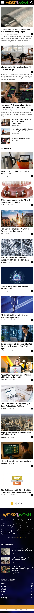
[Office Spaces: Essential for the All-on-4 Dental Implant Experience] (17, 189)
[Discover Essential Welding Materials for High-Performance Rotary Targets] (17, 17)
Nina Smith (4, 262)
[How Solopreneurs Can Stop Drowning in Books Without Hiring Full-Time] (17, 393)
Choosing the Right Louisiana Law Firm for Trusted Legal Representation (21, 121)
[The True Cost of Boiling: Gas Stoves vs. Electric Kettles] (17, 160)
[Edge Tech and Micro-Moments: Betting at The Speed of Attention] (17, 450)
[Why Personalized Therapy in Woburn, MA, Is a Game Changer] (17, 55)
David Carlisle (5, 34)
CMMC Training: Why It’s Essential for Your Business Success (16, 287)
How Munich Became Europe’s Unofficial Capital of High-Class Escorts (15, 230)
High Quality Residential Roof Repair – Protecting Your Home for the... (22, 130)
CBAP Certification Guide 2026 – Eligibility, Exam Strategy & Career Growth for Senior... (17, 491)
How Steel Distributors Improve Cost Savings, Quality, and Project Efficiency (15, 258)
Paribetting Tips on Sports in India (21, 138)
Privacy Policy (24, 610)
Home (3, 583)
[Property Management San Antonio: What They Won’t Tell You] (17, 422)
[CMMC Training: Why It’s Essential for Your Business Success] (17, 275)
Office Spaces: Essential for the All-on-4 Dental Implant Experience (15, 201)
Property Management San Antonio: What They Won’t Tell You (16, 433)
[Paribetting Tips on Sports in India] (5, 140)
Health (3, 592)
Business (3, 586)
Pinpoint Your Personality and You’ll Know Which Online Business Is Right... (16, 376)
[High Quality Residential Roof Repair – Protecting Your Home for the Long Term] (5, 131)
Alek (2, 233)
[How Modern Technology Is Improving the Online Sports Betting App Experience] (17, 92)
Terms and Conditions (12, 610)
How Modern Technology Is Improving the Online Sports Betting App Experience (16, 106)
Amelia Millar (5, 110)
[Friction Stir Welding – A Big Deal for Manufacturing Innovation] (17, 304)
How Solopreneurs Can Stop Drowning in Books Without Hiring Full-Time (15, 405)
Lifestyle (4, 589)
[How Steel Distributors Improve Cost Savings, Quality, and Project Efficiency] (17, 247)
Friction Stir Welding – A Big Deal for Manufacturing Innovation (14, 316)
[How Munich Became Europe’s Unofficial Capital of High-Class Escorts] (17, 218)
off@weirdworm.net (20, 537)
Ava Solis (3, 176)
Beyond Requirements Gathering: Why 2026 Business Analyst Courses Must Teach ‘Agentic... (16, 346)
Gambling (4, 598)
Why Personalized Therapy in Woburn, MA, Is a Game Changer (16, 68)
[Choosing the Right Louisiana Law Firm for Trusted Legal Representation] (5, 122)
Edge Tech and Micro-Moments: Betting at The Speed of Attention (16, 462)
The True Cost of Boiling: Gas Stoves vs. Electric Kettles (15, 172)
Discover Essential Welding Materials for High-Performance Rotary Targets (15, 30)
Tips (2, 595)
